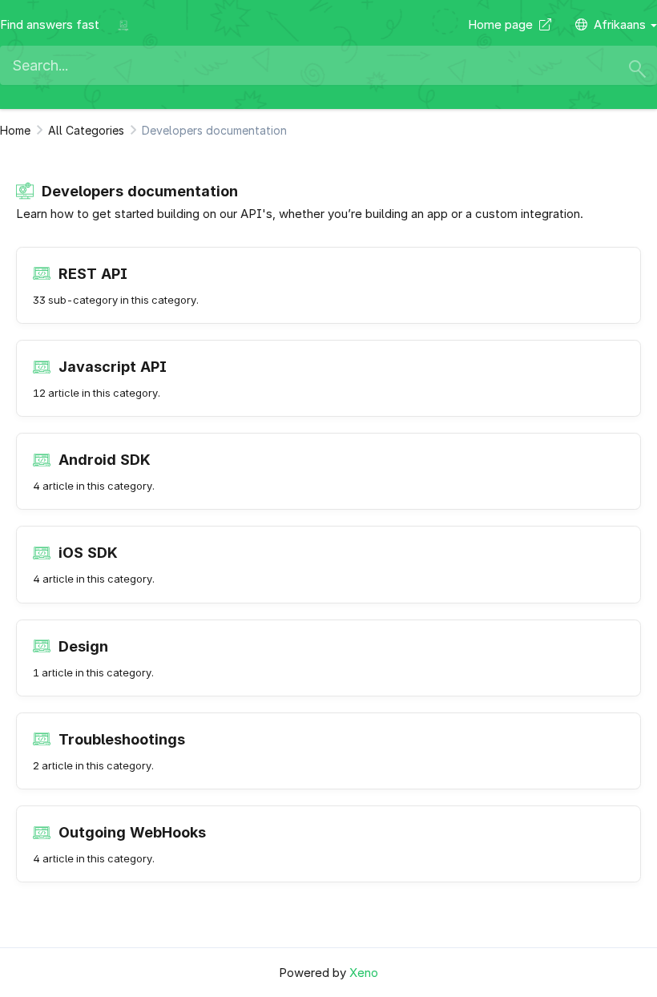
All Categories (86, 130)
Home (15, 130)
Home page (503, 24)
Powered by (328, 972)
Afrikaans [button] (621, 24)
